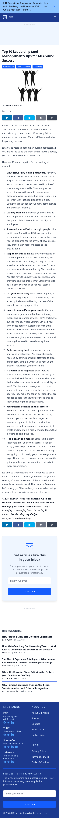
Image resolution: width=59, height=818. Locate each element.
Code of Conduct (40, 762)
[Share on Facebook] (18, 117)
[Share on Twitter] (29, 117)
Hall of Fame (38, 735)
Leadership (38, 67)
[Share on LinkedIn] (7, 117)
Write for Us (38, 729)
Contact (36, 723)
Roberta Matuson (14, 105)
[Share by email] (41, 117)
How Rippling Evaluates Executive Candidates (27, 636)
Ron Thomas (8, 665)
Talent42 (8, 752)
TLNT (6, 728)
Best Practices (8, 67)
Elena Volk (7, 652)
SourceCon (9, 740)
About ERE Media (40, 712)
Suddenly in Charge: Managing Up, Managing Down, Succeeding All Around (26, 510)
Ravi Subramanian (10, 691)
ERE (5, 713)
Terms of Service (40, 756)
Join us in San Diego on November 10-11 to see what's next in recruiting (25, 6)
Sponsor (36, 718)
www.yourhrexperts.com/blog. (16, 518)
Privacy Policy (39, 751)
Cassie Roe (7, 678)
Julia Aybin (7, 639)
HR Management (23, 67)
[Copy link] (52, 117)
